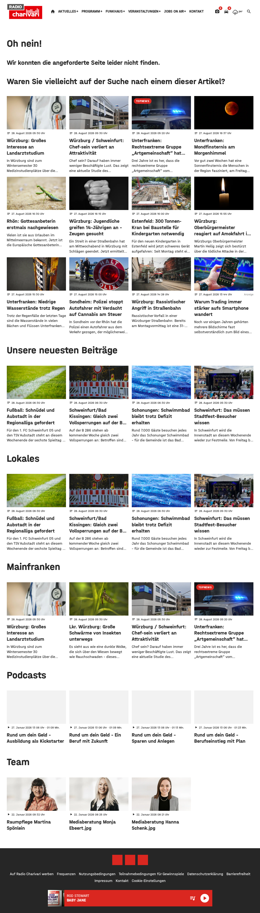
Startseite (52, 11)
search (248, 11)
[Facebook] (117, 860)
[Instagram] (130, 860)
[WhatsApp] (143, 860)
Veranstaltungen (143, 11)
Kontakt (196, 11)
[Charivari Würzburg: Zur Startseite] (25, 11)
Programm (91, 11)
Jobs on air (174, 11)
